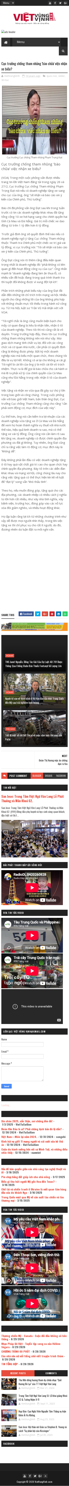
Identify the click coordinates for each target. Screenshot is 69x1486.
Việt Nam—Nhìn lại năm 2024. (19, 1137)
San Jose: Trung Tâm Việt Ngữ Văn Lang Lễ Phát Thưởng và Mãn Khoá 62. (32, 798)
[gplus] (65, 3)
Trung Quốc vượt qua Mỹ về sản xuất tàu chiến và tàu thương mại (32, 1198)
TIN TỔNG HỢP (9, 1364)
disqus (48, 775)
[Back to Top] (45, 1476)
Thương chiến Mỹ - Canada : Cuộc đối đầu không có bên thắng (34, 1337)
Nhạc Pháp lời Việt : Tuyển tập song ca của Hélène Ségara (30, 1345)
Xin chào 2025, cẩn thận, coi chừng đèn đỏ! (27, 1121)
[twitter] (60, 3)
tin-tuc (5, 80)
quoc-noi (52, 76)
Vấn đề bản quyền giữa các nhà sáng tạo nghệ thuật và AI (33, 1170)
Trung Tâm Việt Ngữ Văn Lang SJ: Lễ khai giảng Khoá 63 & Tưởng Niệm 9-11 (43, 1397)
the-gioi (10, 729)
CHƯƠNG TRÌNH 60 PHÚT (15, 1351)
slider (61, 76)
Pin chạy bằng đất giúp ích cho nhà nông (25, 1177)
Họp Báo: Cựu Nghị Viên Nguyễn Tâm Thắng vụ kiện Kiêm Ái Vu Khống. (42, 1413)
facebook (61, 775)
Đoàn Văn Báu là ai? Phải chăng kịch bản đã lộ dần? (31, 1129)
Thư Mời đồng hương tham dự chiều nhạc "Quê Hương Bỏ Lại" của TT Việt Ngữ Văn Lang (40, 1382)
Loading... (6, 1105)
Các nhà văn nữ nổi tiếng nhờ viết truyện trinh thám (32, 1356)
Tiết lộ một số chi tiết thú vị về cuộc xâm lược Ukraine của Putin (33, 737)
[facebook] (55, 3)
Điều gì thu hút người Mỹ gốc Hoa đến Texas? (28, 1181)
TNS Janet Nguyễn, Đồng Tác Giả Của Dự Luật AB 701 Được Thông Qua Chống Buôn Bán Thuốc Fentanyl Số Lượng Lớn (33, 664)
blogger (37, 775)
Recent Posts (18, 1373)
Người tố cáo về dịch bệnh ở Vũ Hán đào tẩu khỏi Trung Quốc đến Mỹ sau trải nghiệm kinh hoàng (34, 700)
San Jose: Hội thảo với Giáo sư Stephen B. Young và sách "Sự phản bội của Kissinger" (43, 1429)
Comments (51, 1373)
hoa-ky (9, 655)
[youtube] (50, 3)
